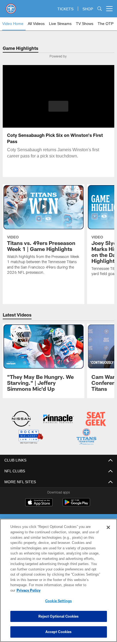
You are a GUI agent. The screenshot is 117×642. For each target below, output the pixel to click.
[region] (58, 583)
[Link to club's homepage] (10, 6)
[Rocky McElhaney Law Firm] (30, 437)
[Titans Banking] (58, 419)
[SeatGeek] (95, 419)
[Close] (108, 533)
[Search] (99, 8)
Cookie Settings (58, 601)
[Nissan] (21, 419)
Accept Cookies (58, 632)
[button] (58, 106)
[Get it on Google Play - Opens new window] (76, 504)
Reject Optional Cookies (58, 616)
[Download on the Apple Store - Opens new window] (39, 502)
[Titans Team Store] (86, 437)
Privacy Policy (70, 590)
